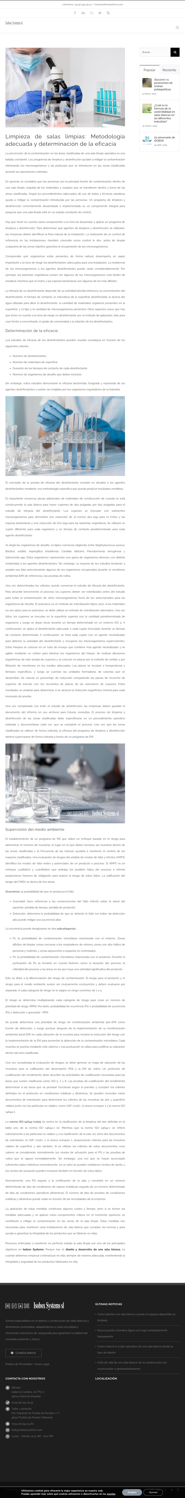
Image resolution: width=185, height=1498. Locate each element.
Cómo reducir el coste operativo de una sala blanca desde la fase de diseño (135, 1349)
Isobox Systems (33, 1249)
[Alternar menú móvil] (178, 27)
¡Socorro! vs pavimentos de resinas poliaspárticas (163, 84)
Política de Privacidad (18, 1364)
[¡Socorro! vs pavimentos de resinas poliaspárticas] (147, 81)
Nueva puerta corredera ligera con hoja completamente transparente (132, 1333)
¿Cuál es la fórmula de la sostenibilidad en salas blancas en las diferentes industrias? (164, 113)
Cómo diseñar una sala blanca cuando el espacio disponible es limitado (136, 1317)
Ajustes (153, 1492)
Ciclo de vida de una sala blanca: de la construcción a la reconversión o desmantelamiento (132, 1365)
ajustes (111, 1494)
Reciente (169, 70)
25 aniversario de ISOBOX (164, 139)
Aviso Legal (42, 1364)
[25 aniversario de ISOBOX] (147, 139)
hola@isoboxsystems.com (108, 4)
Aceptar (132, 1492)
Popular (149, 70)
